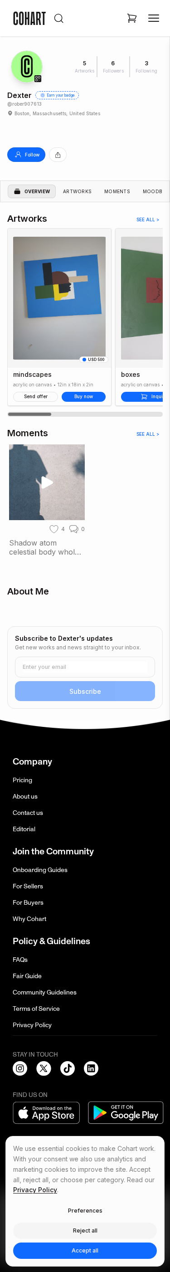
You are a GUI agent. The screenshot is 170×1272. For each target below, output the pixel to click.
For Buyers (28, 902)
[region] (85, 322)
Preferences (85, 1210)
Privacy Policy (32, 1025)
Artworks (77, 191)
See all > (147, 219)
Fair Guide (27, 976)
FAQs (20, 959)
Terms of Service (36, 1008)
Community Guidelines (45, 992)
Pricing (22, 780)
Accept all (85, 1250)
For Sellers (28, 886)
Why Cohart (29, 919)
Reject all (85, 1230)
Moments (117, 191)
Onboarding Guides (40, 870)
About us (25, 796)
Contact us (28, 813)
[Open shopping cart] (132, 18)
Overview (37, 191)
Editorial (24, 829)
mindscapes (32, 374)
